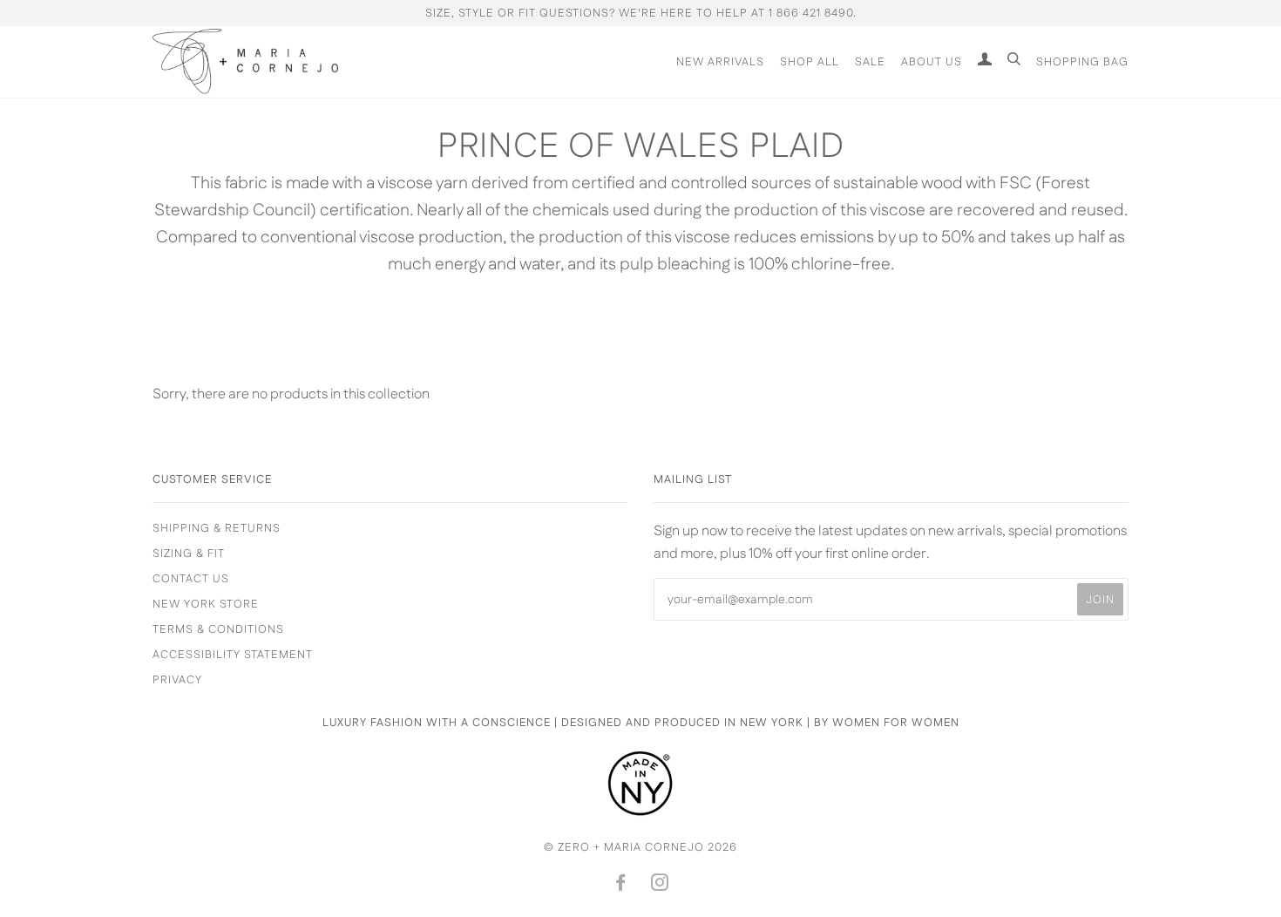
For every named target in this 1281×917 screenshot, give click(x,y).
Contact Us (190, 579)
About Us (931, 62)
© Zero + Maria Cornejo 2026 (640, 847)
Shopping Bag (1082, 62)
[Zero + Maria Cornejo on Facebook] (621, 885)
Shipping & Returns (216, 528)
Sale (870, 62)
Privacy (177, 680)
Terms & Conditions (218, 629)
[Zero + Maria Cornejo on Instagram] (660, 885)
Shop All (809, 62)
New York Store (205, 604)
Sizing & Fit (188, 553)
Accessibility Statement (232, 654)
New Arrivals (720, 62)
